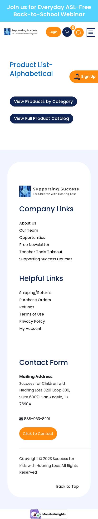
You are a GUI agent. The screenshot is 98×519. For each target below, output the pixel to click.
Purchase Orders (35, 300)
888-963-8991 (37, 419)
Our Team (28, 230)
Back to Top (67, 486)
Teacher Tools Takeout (41, 252)
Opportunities (32, 237)
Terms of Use (31, 314)
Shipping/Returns (35, 292)
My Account (30, 328)
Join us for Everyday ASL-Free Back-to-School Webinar (49, 10)
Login (53, 32)
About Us (27, 223)
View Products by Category (43, 101)
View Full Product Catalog (41, 118)
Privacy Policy (32, 321)
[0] (67, 32)
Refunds (26, 307)
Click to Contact (38, 433)
